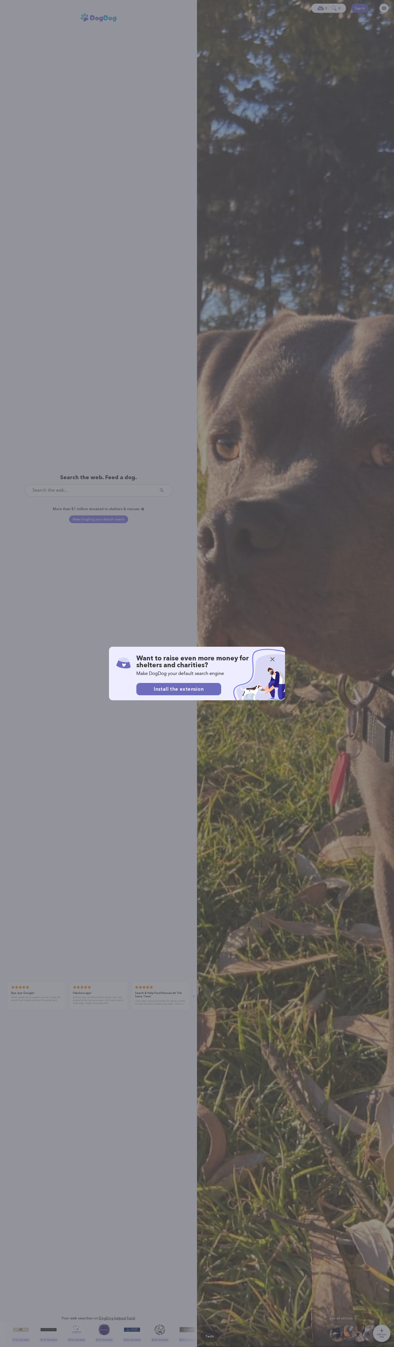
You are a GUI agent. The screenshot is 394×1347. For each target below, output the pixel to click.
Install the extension (179, 689)
